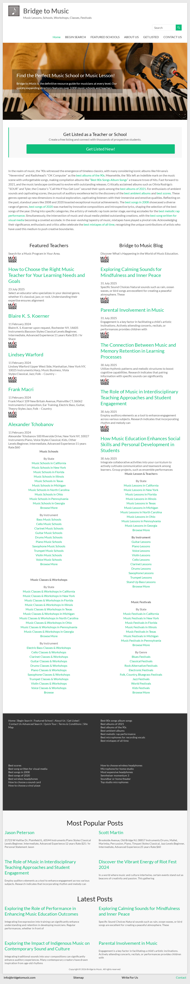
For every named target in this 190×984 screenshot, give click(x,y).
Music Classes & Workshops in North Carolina (48, 618)
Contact (181, 977)
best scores (164, 193)
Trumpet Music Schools (49, 550)
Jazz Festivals (141, 679)
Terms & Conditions (70, 723)
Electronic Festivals (141, 670)
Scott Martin (111, 832)
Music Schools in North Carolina (48, 490)
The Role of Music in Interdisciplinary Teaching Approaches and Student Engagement (139, 397)
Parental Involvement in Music (132, 310)
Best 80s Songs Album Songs (109, 180)
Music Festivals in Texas (141, 631)
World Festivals (141, 683)
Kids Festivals (141, 688)
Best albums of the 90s (113, 727)
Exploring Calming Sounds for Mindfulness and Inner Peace (131, 272)
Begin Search (24, 720)
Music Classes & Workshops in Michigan (49, 613)
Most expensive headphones (117, 772)
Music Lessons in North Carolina (141, 512)
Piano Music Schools (49, 541)
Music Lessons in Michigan (141, 507)
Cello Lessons (141, 559)
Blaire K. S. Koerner (28, 316)
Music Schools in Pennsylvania (49, 498)
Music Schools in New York (49, 467)
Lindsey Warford (25, 354)
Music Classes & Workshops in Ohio (49, 622)
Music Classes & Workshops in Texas (49, 609)
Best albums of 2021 (112, 723)
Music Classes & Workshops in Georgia (49, 631)
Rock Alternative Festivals (141, 665)
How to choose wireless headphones (121, 765)
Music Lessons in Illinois (141, 498)
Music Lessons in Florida (141, 494)
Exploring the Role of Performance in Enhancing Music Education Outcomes (41, 911)
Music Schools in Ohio (49, 494)
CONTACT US (172, 37)
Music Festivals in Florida (141, 622)
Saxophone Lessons (141, 573)
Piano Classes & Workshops (49, 670)
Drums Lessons (141, 568)
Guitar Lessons (141, 541)
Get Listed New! (100, 148)
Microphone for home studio (117, 768)
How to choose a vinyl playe (24, 785)
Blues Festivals (141, 656)
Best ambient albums (113, 730)
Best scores (14, 765)
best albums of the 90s (90, 175)
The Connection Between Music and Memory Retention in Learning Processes (138, 351)
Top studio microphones (114, 782)
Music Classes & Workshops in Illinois (49, 604)
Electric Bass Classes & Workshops (49, 647)
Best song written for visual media (27, 768)
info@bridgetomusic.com (19, 977)
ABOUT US (131, 37)
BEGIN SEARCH (75, 37)
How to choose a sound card (24, 782)
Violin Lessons (141, 555)
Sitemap (78, 977)
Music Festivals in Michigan (141, 636)
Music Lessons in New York (141, 490)
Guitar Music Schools (48, 532)
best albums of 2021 (133, 188)
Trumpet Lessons (141, 577)
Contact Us (15, 723)
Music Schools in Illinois (49, 476)
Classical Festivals (141, 661)
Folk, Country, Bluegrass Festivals (141, 674)
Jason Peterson (19, 832)
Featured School (43, 720)
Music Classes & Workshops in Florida (48, 600)
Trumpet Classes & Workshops (48, 679)
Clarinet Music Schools (48, 528)
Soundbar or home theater (116, 778)
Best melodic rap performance (118, 734)
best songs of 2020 (41, 206)
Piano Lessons (141, 546)
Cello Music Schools (49, 524)
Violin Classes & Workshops (49, 683)
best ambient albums (137, 193)
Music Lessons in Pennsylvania (141, 521)
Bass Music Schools (49, 519)
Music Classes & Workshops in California (49, 591)
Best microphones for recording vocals (123, 737)
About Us (60, 720)
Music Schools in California (49, 463)
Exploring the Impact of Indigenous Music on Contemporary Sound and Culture (47, 945)
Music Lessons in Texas (141, 503)
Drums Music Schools (49, 537)
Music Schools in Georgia (49, 503)
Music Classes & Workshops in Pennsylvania (49, 627)
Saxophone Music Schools (48, 546)
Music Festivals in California (141, 613)
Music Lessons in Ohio (141, 516)
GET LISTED (151, 37)
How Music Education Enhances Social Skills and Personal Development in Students (140, 444)
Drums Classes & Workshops (48, 665)
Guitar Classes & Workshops (49, 661)
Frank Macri (21, 389)
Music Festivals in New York (141, 618)
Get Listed (73, 720)
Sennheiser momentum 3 (115, 775)
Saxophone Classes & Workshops (49, 674)
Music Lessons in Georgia (141, 525)
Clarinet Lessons (141, 564)
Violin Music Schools (49, 555)
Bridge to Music (46, 11)
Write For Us (130, 977)
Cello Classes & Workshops (48, 652)
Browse (49, 692)
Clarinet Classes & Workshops (49, 656)
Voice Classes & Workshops (48, 688)
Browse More (49, 507)
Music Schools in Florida (48, 472)
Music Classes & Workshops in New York (49, 596)
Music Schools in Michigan (49, 485)
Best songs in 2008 (19, 772)
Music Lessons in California (141, 485)
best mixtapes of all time (99, 224)
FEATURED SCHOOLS (105, 37)
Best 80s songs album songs (116, 720)
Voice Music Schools (49, 559)
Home (56, 37)
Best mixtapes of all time (115, 740)
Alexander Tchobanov (30, 424)
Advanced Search (32, 723)
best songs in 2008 (137, 202)
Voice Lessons (141, 550)
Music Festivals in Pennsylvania (141, 640)
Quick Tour (50, 723)
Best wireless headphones (23, 778)
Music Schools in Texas (49, 481)
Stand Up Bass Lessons (141, 582)
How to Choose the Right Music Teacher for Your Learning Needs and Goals (46, 275)
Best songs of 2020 (19, 775)
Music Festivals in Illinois (141, 627)
